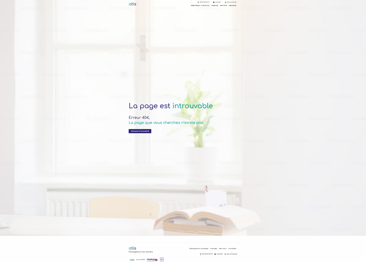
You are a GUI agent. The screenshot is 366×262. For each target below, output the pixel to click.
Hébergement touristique (200, 5)
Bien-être (223, 5)
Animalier (214, 5)
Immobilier (232, 5)
